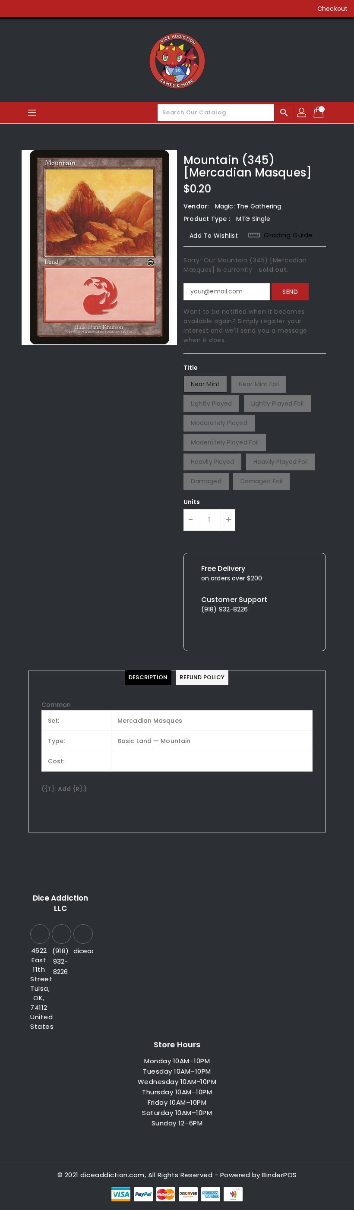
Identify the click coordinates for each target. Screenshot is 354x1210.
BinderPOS (279, 1174)
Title (190, 367)
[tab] (148, 677)
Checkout (332, 8)
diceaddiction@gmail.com (82, 950)
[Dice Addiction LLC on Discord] (79, 8)
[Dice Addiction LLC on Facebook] (13, 8)
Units (191, 502)
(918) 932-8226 (60, 961)
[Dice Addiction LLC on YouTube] (63, 8)
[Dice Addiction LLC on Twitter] (30, 8)
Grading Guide (288, 235)
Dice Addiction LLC (60, 903)
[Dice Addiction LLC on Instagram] (46, 8)
